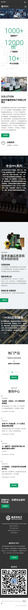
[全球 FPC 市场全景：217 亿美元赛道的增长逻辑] (14, 418)
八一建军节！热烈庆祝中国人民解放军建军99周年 (13, 447)
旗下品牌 (3, 2)
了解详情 (5, 135)
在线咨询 (10, 142)
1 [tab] (7, 372)
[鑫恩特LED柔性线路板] (14, 358)
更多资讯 (14, 485)
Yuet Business (24, 605)
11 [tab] (19, 372)
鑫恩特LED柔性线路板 (14, 363)
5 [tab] (12, 372)
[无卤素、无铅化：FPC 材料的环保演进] (14, 395)
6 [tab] (13, 372)
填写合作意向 (14, 532)
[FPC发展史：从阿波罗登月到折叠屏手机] (14, 461)
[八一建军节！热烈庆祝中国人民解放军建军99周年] (14, 441)
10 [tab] (18, 372)
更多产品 (14, 377)
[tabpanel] (14, 363)
